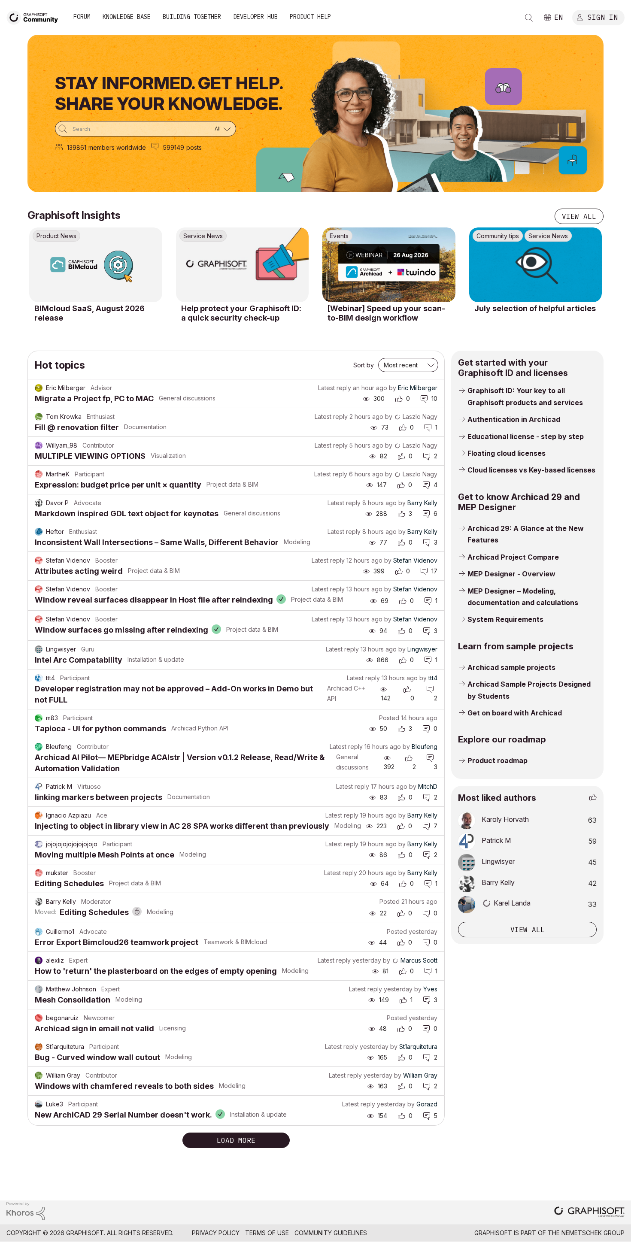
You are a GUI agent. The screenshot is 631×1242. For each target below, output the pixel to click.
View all (579, 216)
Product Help (310, 17)
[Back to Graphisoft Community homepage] (35, 16)
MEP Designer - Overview (511, 574)
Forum (82, 17)
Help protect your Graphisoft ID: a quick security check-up (241, 313)
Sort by (363, 365)
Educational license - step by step (525, 436)
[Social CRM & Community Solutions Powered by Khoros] (25, 1210)
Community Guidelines (330, 1232)
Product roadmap (497, 760)
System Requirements (505, 619)
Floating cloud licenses (506, 453)
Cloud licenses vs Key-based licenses (531, 470)
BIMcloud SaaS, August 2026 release (89, 313)
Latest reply (334, 387)
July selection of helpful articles (535, 308)
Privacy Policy (216, 1232)
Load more (236, 1140)
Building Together (192, 17)
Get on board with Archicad (514, 713)
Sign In (603, 16)
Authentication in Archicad (513, 419)
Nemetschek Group (593, 1232)
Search (528, 17)
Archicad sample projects (511, 667)
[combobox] (145, 128)
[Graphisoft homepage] (589, 1212)
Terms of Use (267, 1232)
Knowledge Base (127, 17)
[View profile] (38, 388)
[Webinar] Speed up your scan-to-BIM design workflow (386, 313)
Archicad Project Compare (513, 557)
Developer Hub (255, 17)
